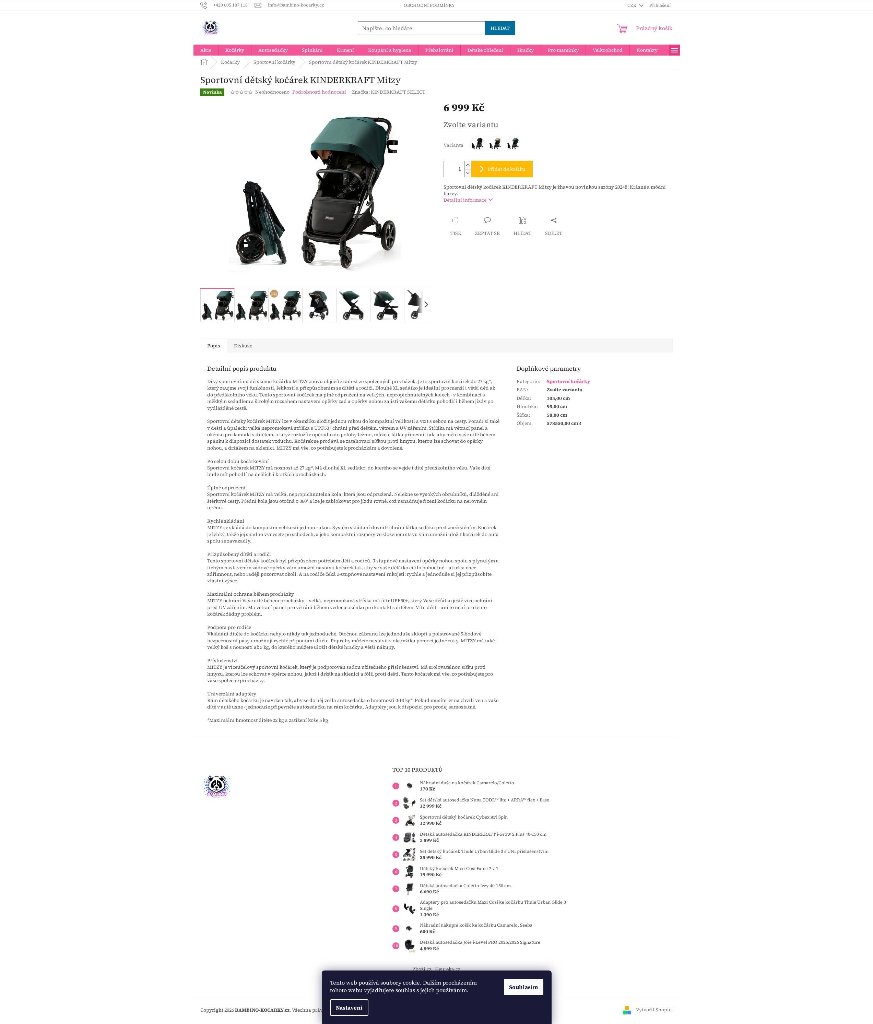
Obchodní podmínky (429, 5)
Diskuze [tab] (243, 345)
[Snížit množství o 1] (467, 173)
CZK (632, 5)
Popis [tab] (213, 345)
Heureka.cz (447, 969)
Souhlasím (523, 987)
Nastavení (349, 1007)
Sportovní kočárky (568, 381)
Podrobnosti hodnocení (319, 92)
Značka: (388, 91)
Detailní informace (465, 200)
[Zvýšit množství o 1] (467, 165)
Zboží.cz (422, 969)
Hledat (500, 28)
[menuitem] (205, 50)
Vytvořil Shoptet (654, 1009)
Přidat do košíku (507, 169)
